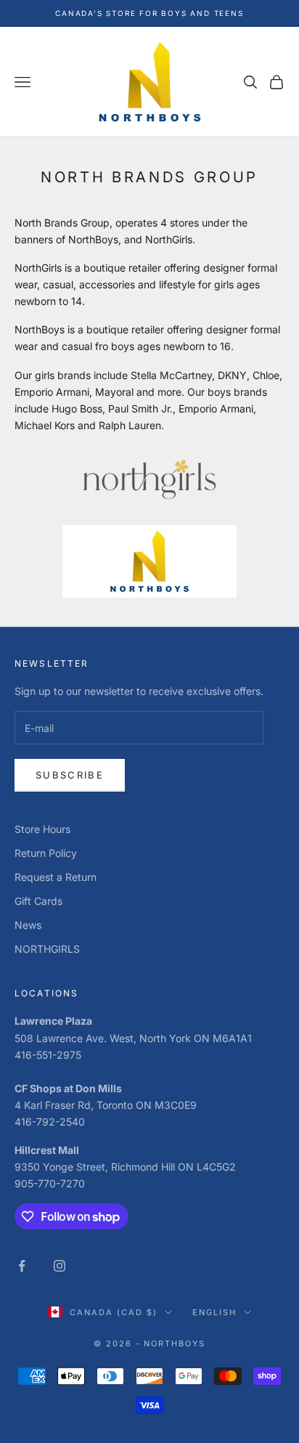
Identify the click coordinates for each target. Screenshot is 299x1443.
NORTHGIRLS (47, 949)
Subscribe (70, 775)
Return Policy (46, 853)
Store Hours (42, 829)
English (214, 1312)
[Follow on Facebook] (22, 1266)
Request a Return (56, 877)
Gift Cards (38, 901)
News (28, 925)
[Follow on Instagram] (59, 1266)
